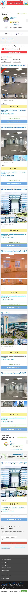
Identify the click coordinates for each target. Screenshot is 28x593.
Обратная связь (5, 578)
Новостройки (5, 565)
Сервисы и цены (6, 573)
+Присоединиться (22, 13)
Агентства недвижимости (8, 557)
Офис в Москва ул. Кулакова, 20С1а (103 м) (14, 252)
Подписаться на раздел (13, 49)
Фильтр (10, 34)
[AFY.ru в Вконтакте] (18, 584)
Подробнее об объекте (14, 122)
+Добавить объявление (14, 52)
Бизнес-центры (5, 570)
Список (4, 56)
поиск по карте (17, 455)
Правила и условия (6, 575)
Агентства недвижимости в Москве (7, 437)
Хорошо (24, 591)
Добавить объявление (15, 2)
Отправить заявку (14, 543)
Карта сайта (4, 562)
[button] (27, 20)
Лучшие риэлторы (6, 559)
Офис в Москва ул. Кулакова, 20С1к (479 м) (14, 190)
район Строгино (13, 110)
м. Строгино (20, 110)
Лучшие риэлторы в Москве (8, 13)
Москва (3, 110)
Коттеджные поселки (7, 567)
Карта (10, 56)
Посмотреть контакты (14, 118)
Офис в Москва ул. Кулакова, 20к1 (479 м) (13, 66)
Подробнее (17, 591)
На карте (20, 34)
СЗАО (6, 110)
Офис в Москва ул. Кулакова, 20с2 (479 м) (13, 128)
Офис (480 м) (5, 313)
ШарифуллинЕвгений (13, 17)
